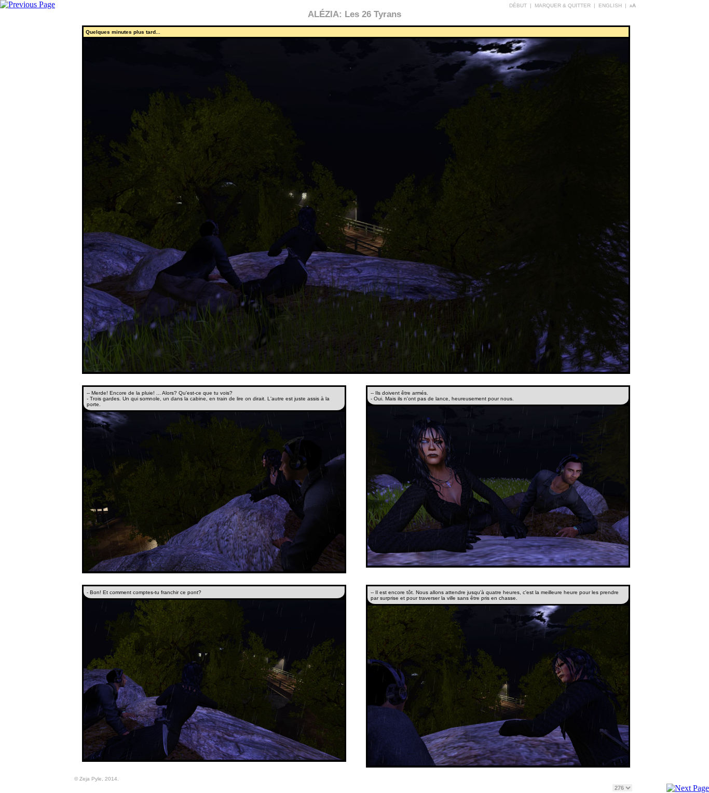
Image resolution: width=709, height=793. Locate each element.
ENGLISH (610, 5)
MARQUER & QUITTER (563, 5)
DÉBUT (518, 5)
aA (633, 5)
